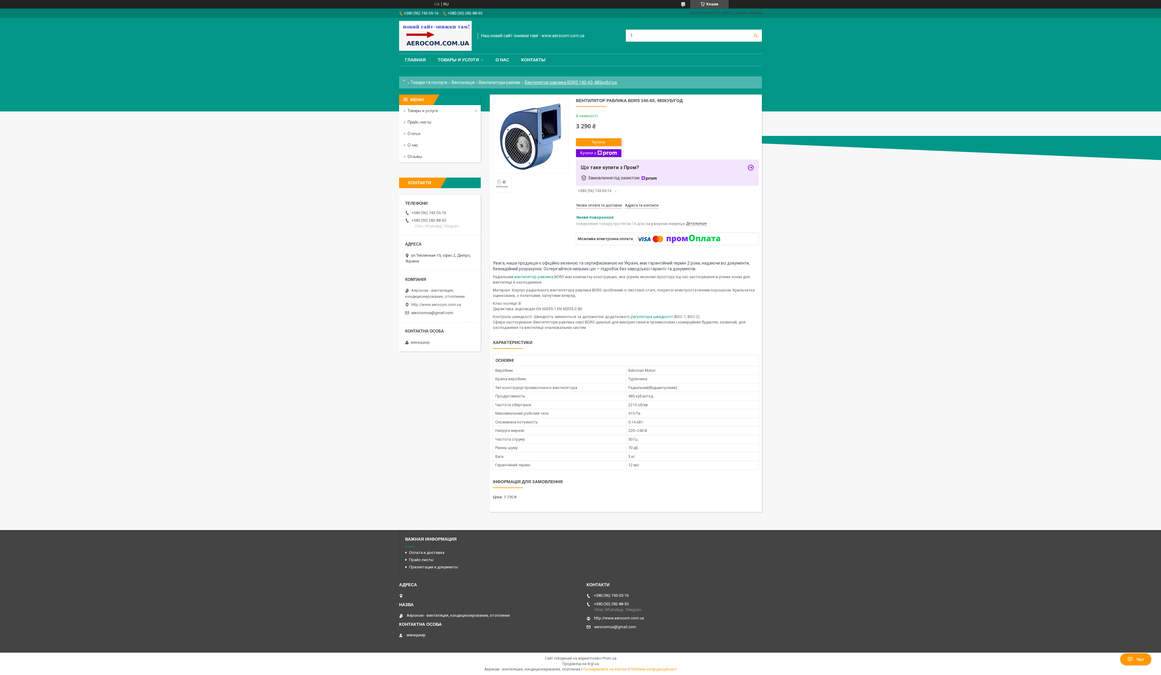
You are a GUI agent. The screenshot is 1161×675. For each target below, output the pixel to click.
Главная (415, 59)
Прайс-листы (419, 122)
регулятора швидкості (652, 316)
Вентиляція (463, 82)
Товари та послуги (429, 82)
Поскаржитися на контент (605, 669)
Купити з (588, 153)
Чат (1140, 659)
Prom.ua (609, 658)
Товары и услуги (458, 59)
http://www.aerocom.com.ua (436, 304)
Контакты (533, 59)
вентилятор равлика (533, 277)
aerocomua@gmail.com (432, 312)
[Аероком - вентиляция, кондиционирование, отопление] (435, 36)
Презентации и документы (433, 567)
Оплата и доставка (426, 552)
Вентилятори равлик (499, 82)
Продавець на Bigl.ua (580, 664)
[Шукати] (756, 36)
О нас (502, 59)
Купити (598, 142)
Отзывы (415, 156)
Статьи (414, 133)
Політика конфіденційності (653, 669)
